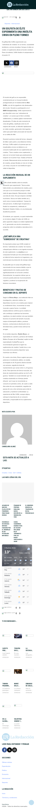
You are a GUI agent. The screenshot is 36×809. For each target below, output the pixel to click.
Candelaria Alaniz (9, 446)
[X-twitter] (6, 62)
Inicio (3, 793)
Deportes (5, 782)
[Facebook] (11, 62)
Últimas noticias (7, 762)
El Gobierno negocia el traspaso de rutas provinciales (29, 509)
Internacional (6, 778)
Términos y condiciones (9, 797)
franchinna (5, 804)
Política (4, 770)
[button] (3, 5)
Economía (5, 774)
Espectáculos (6, 766)
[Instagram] (16, 62)
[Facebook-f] (4, 749)
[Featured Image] (6, 636)
